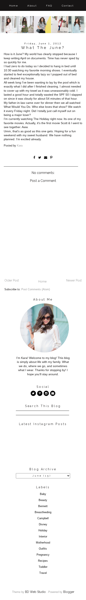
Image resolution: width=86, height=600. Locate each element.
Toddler (43, 566)
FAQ (49, 5)
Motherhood (43, 542)
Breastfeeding (43, 512)
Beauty (43, 500)
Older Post (11, 280)
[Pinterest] (39, 393)
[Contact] (52, 393)
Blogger (68, 592)
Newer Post (74, 280)
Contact (68, 5)
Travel (43, 573)
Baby (43, 494)
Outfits (43, 548)
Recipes (43, 560)
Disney (43, 524)
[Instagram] (46, 393)
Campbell (43, 518)
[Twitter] (33, 393)
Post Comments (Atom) (35, 289)
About (32, 5)
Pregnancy (43, 554)
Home (13, 5)
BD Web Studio (35, 592)
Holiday (42, 530)
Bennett (43, 506)
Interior (43, 536)
